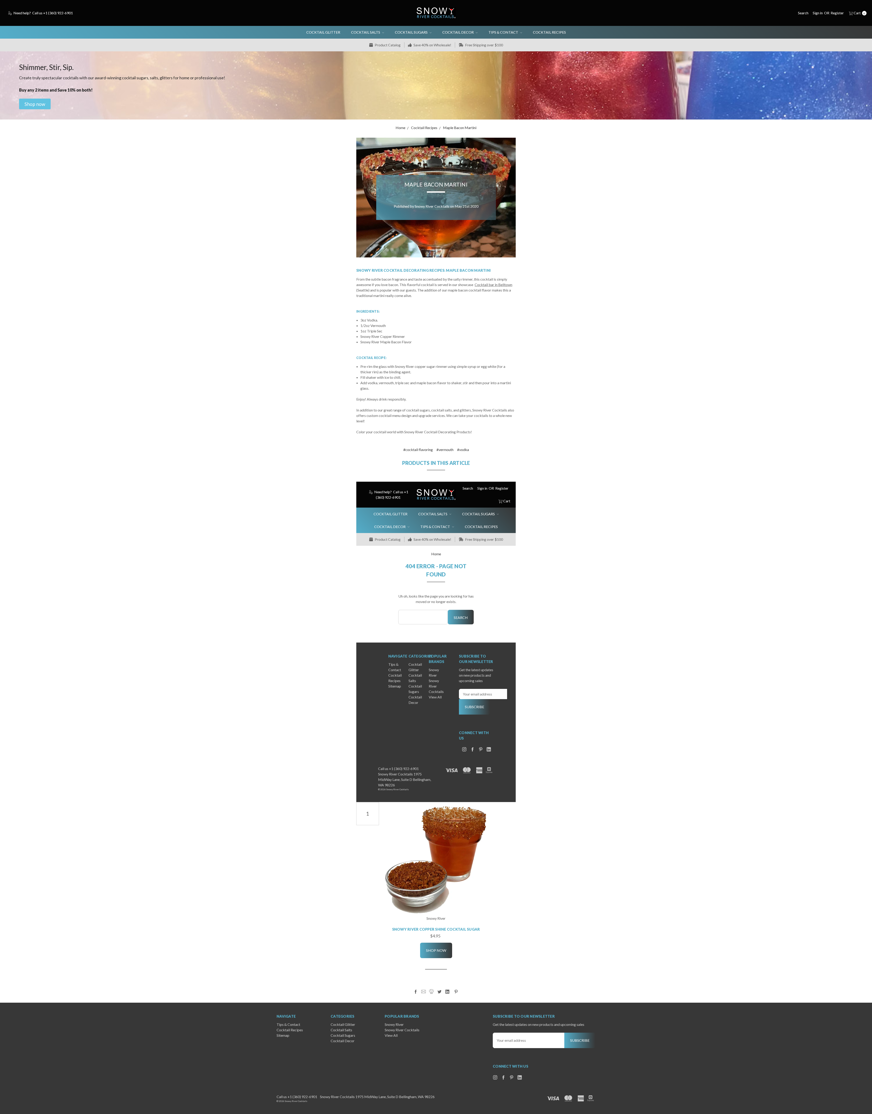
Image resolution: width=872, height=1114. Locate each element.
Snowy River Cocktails (436, 686)
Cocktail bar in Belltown (493, 284)
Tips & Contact (503, 32)
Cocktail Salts (366, 32)
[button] (35, 104)
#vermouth (444, 449)
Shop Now (436, 950)
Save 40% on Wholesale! (432, 45)
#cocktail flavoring (418, 449)
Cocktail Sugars (411, 32)
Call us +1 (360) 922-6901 (398, 768)
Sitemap (394, 686)
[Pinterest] (456, 991)
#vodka (463, 449)
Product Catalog (387, 45)
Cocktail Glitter (323, 32)
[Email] (423, 991)
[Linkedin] (447, 991)
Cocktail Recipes (549, 32)
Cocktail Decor (458, 32)
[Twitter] (439, 991)
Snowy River (394, 1024)
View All (435, 697)
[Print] (431, 991)
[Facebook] (415, 991)
